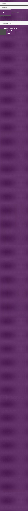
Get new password (10, 28)
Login (5, 12)
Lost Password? (15, 12)
